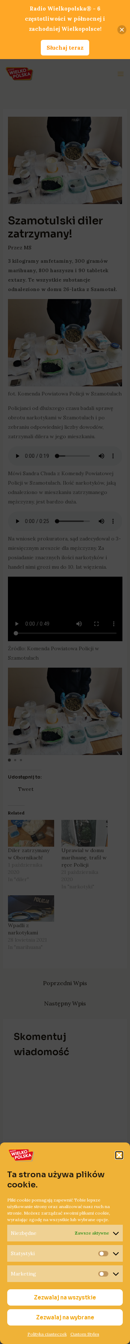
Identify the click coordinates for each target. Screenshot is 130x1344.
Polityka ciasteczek (47, 1334)
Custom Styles (84, 1334)
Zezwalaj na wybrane (65, 1317)
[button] (119, 1155)
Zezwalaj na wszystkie (65, 1297)
